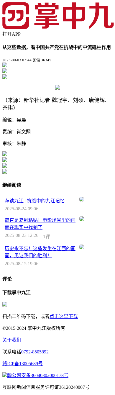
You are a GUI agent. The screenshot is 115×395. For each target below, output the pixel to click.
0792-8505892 (35, 351)
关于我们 (11, 339)
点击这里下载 (64, 316)
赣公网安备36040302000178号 (37, 375)
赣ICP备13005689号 (22, 363)
